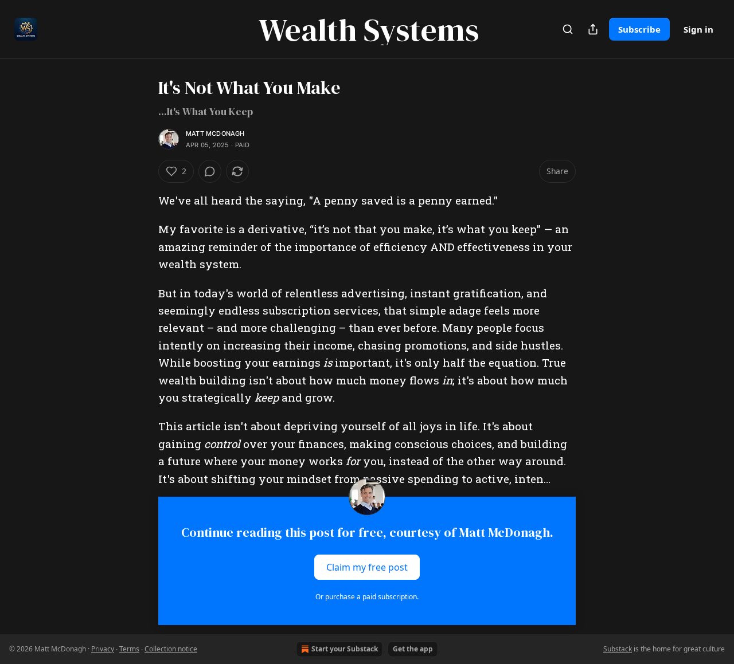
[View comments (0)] (209, 171)
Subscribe (639, 29)
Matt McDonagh (215, 133)
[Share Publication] (592, 29)
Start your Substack (344, 649)
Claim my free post (367, 567)
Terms (129, 649)
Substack (617, 649)
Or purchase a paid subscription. (367, 597)
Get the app (413, 649)
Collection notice (171, 649)
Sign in (698, 29)
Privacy (102, 649)
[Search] (567, 29)
